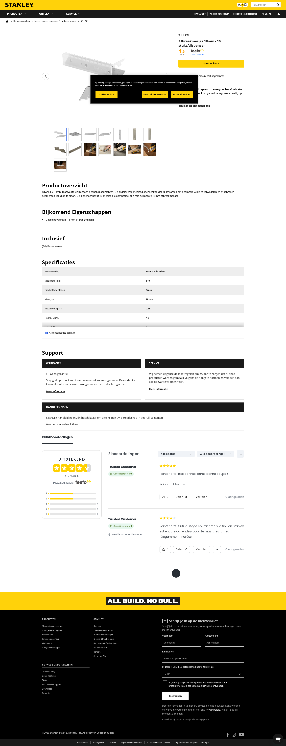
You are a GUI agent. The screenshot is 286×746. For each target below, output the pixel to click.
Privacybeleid (213, 709)
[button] (228, 735)
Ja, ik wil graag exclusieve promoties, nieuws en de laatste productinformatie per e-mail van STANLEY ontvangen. (197, 684)
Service (71, 13)
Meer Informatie (158, 389)
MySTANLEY (200, 14)
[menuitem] (16, 14)
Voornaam (167, 635)
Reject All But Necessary (155, 94)
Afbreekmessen (69, 21)
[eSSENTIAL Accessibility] (242, 4)
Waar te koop (211, 63)
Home (7, 21)
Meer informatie (55, 391)
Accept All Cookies (181, 94)
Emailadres (168, 651)
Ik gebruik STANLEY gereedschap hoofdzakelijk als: (188, 667)
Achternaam (211, 635)
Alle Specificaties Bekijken (62, 332)
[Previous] (45, 76)
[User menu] (278, 14)
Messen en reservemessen (46, 21)
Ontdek (44, 13)
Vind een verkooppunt (219, 14)
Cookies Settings (106, 94)
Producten (14, 13)
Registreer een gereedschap (245, 14)
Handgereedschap (21, 21)
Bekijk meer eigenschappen (194, 105)
